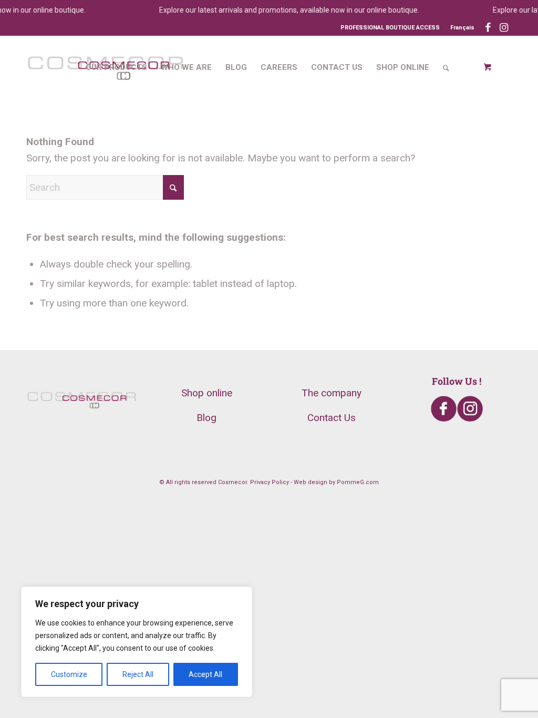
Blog (206, 418)
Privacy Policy (269, 482)
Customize (69, 674)
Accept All (205, 674)
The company (331, 393)
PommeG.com (358, 482)
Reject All (137, 674)
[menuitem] (459, 28)
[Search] (446, 67)
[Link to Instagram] (504, 28)
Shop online (206, 393)
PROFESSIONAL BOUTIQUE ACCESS (390, 27)
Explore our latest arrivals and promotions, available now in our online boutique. (284, 10)
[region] (136, 642)
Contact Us (331, 418)
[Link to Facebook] (487, 28)
